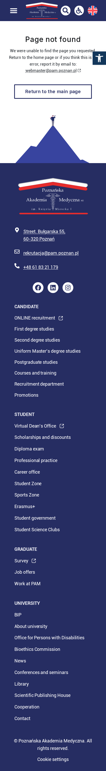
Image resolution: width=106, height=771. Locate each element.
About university (30, 626)
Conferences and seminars (41, 672)
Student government (35, 518)
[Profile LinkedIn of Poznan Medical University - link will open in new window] (53, 287)
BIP (17, 614)
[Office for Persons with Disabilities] (79, 10)
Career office (27, 472)
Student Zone (27, 483)
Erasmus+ (24, 506)
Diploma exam (29, 448)
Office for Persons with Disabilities (49, 637)
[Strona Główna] (41, 10)
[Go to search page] (65, 10)
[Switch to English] (92, 10)
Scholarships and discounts (42, 437)
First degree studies (34, 329)
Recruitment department (39, 384)
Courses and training (35, 373)
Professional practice (35, 460)
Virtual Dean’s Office (35, 427)
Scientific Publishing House (42, 695)
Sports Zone (26, 495)
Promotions (26, 395)
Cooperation (26, 707)
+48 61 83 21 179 (40, 267)
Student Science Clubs (37, 529)
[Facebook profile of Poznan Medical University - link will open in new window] (38, 287)
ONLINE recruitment (34, 319)
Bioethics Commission (37, 649)
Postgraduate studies (36, 362)
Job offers (24, 572)
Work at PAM (27, 583)
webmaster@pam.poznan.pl (51, 70)
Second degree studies (37, 340)
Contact (22, 718)
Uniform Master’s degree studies (47, 351)
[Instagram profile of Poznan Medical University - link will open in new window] (68, 287)
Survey (21, 562)
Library (21, 684)
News (20, 660)
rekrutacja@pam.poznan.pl (51, 253)
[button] (99, 58)
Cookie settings (52, 759)
